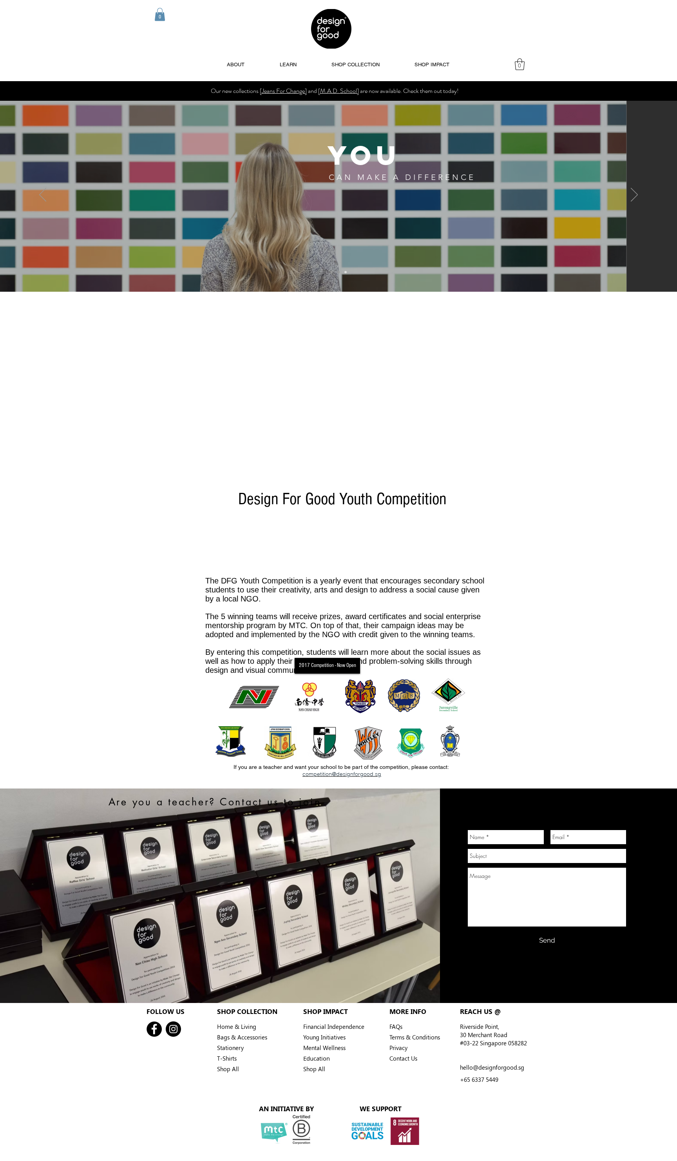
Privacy (398, 1048)
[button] (159, 14)
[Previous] (42, 195)
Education (316, 1058)
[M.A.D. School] (338, 90)
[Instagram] (173, 1029)
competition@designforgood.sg (341, 774)
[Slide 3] (345, 272)
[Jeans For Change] (283, 90)
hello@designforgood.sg (492, 1067)
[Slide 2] (338, 272)
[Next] (634, 195)
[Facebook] (154, 1029)
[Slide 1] (331, 272)
